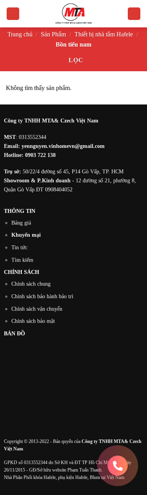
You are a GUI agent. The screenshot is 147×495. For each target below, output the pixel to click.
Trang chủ (20, 34)
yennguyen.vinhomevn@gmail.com (63, 146)
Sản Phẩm (53, 34)
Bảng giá (21, 223)
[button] (13, 13)
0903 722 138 (40, 155)
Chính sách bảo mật (33, 321)
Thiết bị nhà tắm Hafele (103, 34)
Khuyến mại (26, 235)
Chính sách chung (31, 284)
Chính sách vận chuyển (36, 309)
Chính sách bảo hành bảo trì (42, 296)
